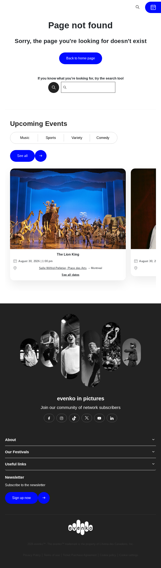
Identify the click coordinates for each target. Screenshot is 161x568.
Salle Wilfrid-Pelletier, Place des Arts (63, 268)
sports (51, 138)
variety (76, 138)
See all (22, 156)
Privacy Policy (32, 555)
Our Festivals (17, 452)
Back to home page (80, 58)
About (10, 440)
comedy (102, 138)
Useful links (15, 464)
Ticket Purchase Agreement (80, 555)
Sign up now (21, 498)
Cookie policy (108, 555)
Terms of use (52, 555)
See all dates (70, 274)
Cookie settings (128, 555)
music (25, 138)
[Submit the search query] (52, 87)
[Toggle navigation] (124, 7)
